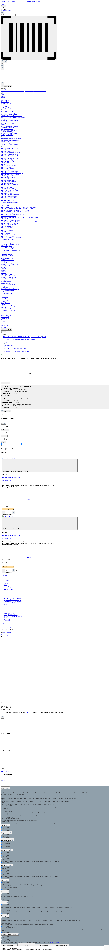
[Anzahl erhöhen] (13, 512)
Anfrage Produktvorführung (11, 615)
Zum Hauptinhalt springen (7, 1)
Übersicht (3, 91)
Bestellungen (31, 91)
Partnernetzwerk (8, 586)
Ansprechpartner (8, 588)
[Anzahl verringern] (3, 512)
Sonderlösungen (8, 619)
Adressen (18, 91)
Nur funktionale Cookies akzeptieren (26, 944)
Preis (2, 442)
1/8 (6, 439)
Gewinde (3, 436)
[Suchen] (2, 61)
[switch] (1, 789)
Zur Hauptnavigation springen (32, 1)
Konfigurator (7, 617)
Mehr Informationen (55, 942)
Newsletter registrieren (6, 635)
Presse (5, 585)
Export (37, 91)
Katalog (29, 499)
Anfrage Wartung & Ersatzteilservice (13, 616)
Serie (2, 423)
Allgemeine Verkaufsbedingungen (12, 598)
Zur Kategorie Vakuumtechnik (8, 239)
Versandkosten (29, 712)
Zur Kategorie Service (6, 293)
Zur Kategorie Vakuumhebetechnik (10, 250)
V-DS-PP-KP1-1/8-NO (6, 480)
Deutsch (5, 7)
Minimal (7, 445)
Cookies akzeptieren (43, 945)
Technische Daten (5, 383)
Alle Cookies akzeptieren (61, 945)
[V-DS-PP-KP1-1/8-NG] (8, 516)
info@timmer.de (7, 632)
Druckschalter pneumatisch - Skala (11, 477)
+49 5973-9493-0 (7, 627)
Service (2, 607)
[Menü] (2, 12)
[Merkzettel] (13, 81)
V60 (7, 426)
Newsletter (3, 4)
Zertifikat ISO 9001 (9, 582)
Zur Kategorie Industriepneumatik (9, 202)
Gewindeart (4, 430)
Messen (6, 583)
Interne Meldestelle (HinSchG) (11, 603)
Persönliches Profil (11, 91)
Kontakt (3, 2)
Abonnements (42, 91)
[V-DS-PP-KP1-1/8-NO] (8, 458)
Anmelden (3, 89)
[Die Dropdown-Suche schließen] (5, 61)
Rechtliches (4, 592)
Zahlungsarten (24, 91)
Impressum (6, 604)
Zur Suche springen (19, 1)
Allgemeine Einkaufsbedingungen (12, 600)
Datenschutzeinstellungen (9, 945)
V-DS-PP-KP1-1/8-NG (6, 538)
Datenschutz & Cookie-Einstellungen (13, 601)
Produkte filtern (6, 411)
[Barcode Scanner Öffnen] (29, 38)
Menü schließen (7, 86)
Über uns (6, 580)
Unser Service (7, 612)
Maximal (7, 449)
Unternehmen (4, 575)
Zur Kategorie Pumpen (7, 108)
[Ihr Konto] (2, 83)
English (5, 9)
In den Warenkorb (7, 514)
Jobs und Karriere (8, 589)
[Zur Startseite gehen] (6, 10)
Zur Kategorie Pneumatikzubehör (9, 144)
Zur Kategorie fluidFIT (7, 135)
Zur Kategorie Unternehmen (8, 310)
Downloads (7, 620)
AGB (5, 597)
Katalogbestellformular (9, 613)
